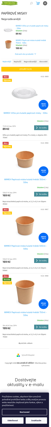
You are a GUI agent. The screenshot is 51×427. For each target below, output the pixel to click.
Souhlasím (36, 420)
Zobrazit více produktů (24, 54)
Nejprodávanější (30, 61)
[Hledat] (31, 3)
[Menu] (45, 3)
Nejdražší (17, 61)
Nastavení (24, 412)
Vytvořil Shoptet (28, 355)
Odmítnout (12, 420)
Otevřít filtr (25, 69)
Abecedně (43, 61)
